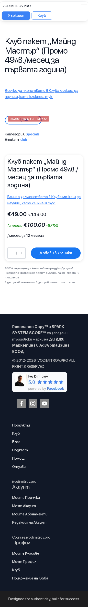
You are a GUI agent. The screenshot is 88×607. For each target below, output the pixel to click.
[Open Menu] (84, 6)
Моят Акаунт (24, 506)
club (23, 139)
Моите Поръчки (26, 497)
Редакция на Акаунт (29, 522)
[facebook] (21, 403)
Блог (16, 442)
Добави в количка (55, 253)
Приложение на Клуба (30, 578)
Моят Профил (24, 562)
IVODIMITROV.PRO (16, 6)
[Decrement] (11, 253)
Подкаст (20, 450)
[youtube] (44, 403)
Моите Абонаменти (29, 514)
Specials (33, 134)
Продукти (21, 425)
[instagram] (33, 403)
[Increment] (21, 253)
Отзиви (19, 467)
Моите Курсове (25, 553)
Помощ (18, 458)
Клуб (16, 433)
